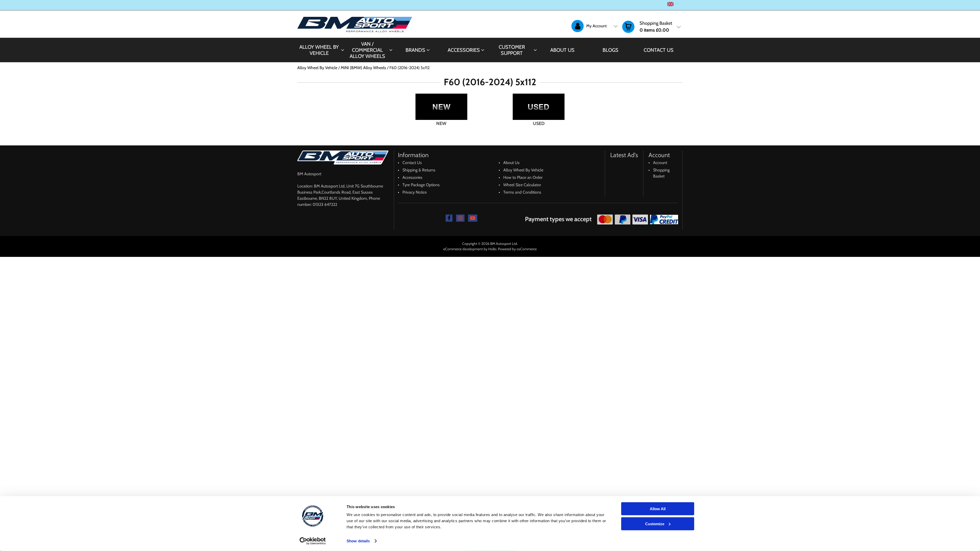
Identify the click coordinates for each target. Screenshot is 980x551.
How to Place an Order (523, 177)
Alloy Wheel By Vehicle (319, 50)
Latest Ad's (624, 155)
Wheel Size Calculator (522, 184)
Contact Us (658, 50)
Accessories (464, 50)
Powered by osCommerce (517, 249)
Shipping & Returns (418, 170)
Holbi (492, 249)
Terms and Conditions (522, 192)
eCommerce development (463, 249)
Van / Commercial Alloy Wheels (367, 50)
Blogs (610, 50)
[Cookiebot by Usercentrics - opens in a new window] (312, 541)
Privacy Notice (414, 192)
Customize (654, 523)
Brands (415, 50)
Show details (358, 541)
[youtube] (472, 218)
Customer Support (512, 50)
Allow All (658, 509)
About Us (562, 50)
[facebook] (449, 218)
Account (660, 162)
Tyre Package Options (421, 184)
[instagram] (460, 218)
